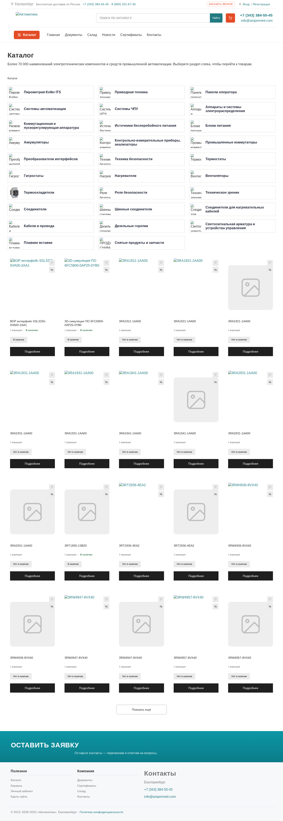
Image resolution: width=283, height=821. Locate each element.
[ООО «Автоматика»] (53, 18)
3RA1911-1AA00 (130, 321)
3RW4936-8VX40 (239, 545)
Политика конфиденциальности (101, 812)
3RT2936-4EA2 (129, 545)
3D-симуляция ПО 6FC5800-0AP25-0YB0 (84, 323)
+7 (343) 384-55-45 (96, 4)
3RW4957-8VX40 (185, 657)
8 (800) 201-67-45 (123, 4)
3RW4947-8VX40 (76, 657)
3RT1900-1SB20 (76, 545)
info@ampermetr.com (257, 20)
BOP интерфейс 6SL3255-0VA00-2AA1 (28, 323)
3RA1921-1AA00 (185, 321)
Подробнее (32, 351)
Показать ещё (141, 709)
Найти (216, 17)
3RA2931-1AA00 (239, 433)
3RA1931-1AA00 (21, 433)
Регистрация (261, 4)
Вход (246, 4)
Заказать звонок (221, 4)
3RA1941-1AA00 (130, 433)
